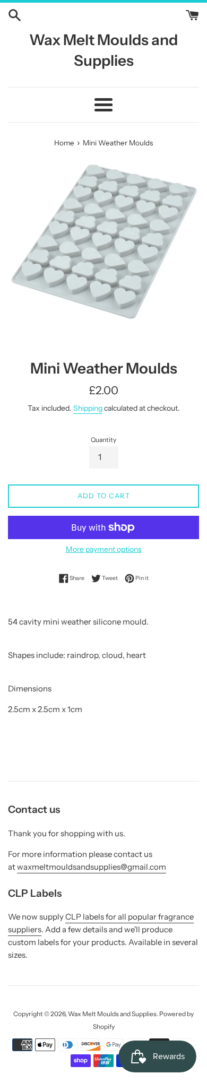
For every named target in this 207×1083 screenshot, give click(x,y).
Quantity (103, 440)
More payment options (104, 548)
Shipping (87, 407)
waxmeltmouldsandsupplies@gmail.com (91, 867)
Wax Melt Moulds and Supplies (103, 50)
